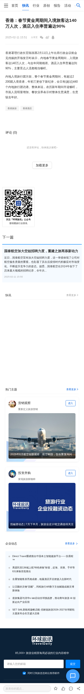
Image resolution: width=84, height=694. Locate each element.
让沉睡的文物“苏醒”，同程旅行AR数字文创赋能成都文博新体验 (43, 588)
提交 (72, 663)
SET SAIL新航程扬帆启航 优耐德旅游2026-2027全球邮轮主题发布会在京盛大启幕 (43, 611)
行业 (36, 5)
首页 (14, 5)
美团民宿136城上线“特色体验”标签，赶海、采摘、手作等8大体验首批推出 (43, 569)
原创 (46, 5)
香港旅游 (12, 108)
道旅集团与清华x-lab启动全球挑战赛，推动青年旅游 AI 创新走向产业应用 (43, 600)
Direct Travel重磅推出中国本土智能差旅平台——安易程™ (42, 558)
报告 (57, 5)
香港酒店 (27, 108)
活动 (67, 5)
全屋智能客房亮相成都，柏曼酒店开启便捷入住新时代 (41, 579)
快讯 (25, 5)
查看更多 (71, 295)
